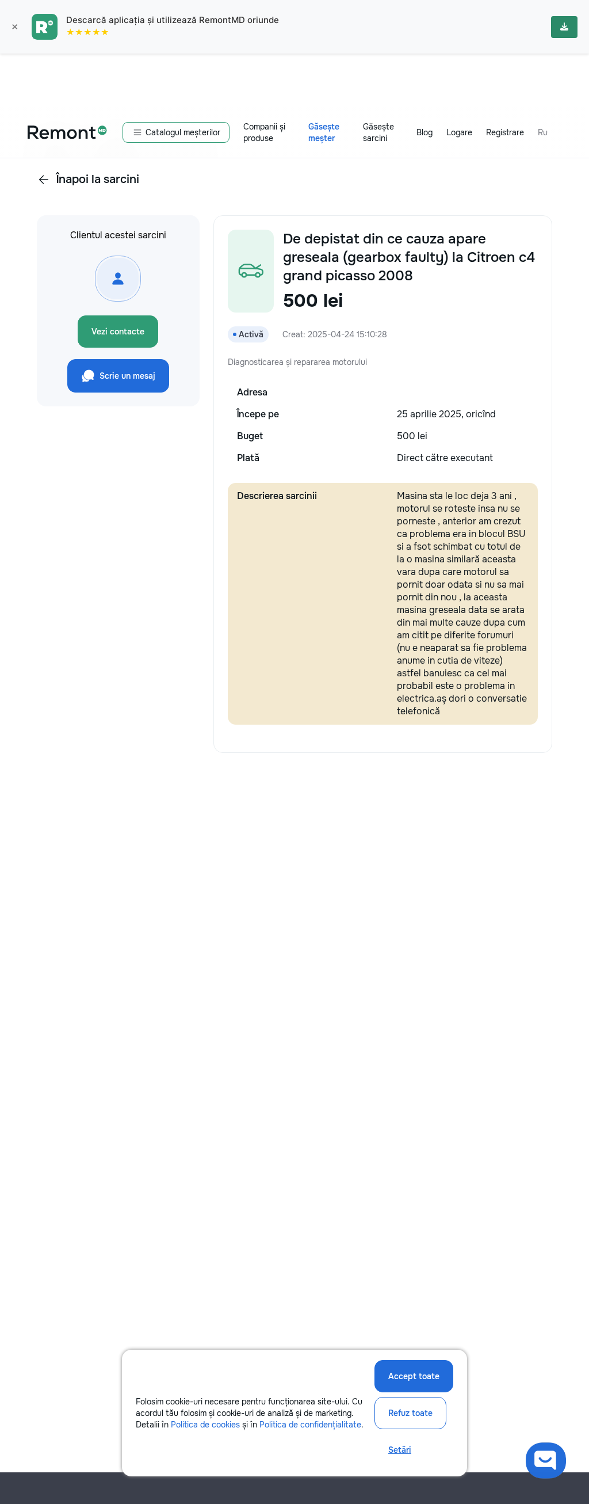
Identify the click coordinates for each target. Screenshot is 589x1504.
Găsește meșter (323, 132)
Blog (424, 132)
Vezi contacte (117, 331)
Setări (399, 1450)
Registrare (505, 132)
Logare (459, 132)
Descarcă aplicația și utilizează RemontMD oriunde (172, 19)
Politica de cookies (205, 1424)
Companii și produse (264, 132)
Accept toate (413, 1376)
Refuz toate (410, 1413)
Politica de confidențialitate (310, 1424)
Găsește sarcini (378, 132)
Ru (543, 132)
